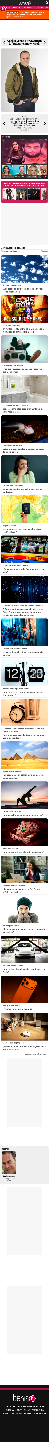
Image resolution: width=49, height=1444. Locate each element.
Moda (9, 1406)
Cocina (10, 1409)
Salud (27, 1409)
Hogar (18, 1409)
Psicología (38, 1409)
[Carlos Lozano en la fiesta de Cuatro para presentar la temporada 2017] (9, 194)
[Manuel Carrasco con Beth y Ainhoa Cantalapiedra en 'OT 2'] (21, 194)
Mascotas (8, 1413)
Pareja (31, 1406)
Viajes (18, 1413)
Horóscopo (40, 1413)
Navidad (28, 1413)
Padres (40, 1406)
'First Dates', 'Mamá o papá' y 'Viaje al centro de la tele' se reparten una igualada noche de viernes (25, 14)
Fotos (17, 7)
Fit (24, 1406)
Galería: (24, 184)
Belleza (17, 1406)
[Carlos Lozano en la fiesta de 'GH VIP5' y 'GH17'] (34, 194)
